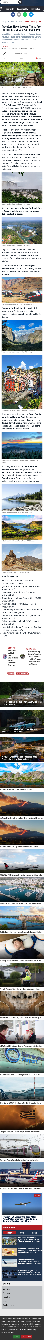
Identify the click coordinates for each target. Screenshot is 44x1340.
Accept (16, 1336)
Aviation (6, 1289)
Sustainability (22, 9)
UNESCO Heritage (22, 673)
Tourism (11, 673)
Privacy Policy (27, 1336)
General (6, 1283)
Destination (35, 9)
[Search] (20, 2)
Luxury (6, 1301)
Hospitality (9, 9)
